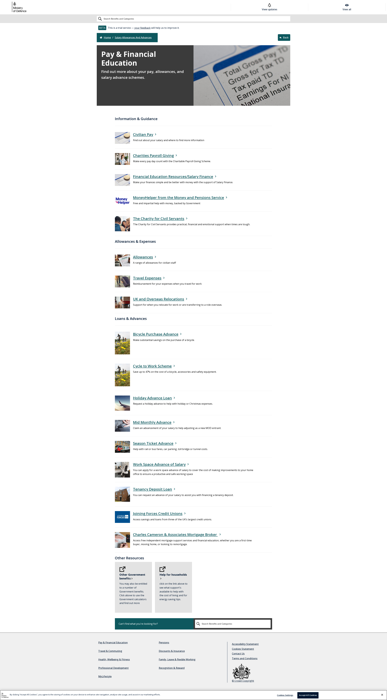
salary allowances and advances (133, 37)
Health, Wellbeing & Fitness (114, 659)
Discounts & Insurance (172, 651)
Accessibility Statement (245, 644)
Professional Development (113, 668)
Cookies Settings (285, 695)
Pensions (164, 642)
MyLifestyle (105, 676)
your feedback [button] (142, 27)
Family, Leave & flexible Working (177, 659)
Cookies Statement (243, 649)
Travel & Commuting (110, 651)
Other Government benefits (132, 576)
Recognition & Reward (172, 668)
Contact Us (238, 653)
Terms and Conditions (244, 658)
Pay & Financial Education (113, 642)
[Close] (382, 694)
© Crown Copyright (243, 680)
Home (107, 37)
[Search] (193, 18)
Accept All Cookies (308, 695)
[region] (193, 695)
